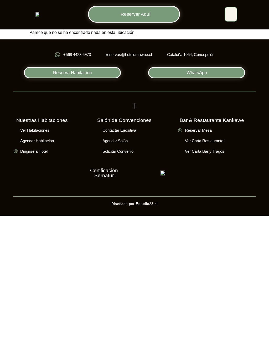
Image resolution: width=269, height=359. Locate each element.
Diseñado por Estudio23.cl (134, 204)
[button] (231, 14)
